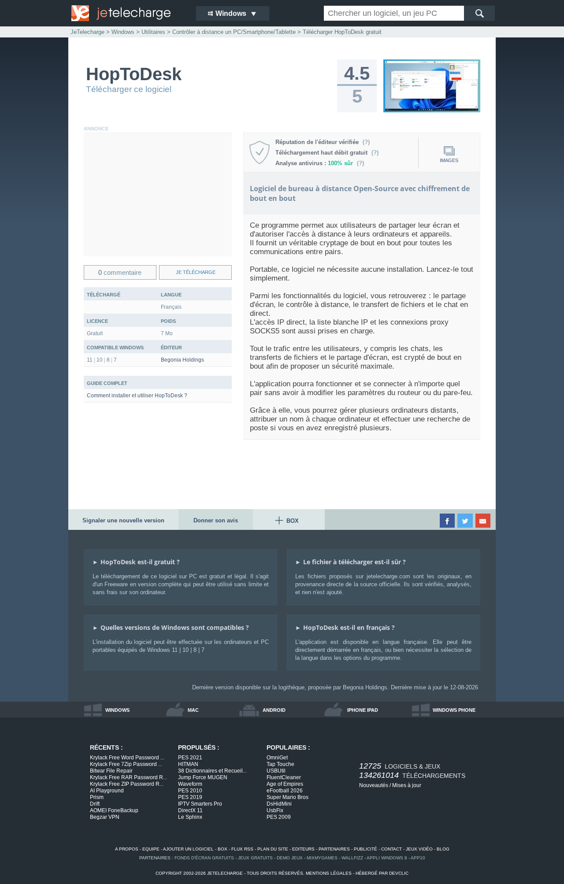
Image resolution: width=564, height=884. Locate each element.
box (222, 849)
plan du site (272, 849)
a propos (126, 849)
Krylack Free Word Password (127, 758)
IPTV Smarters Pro (200, 804)
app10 (418, 857)
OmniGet (277, 758)
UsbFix (275, 810)
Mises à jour (406, 785)
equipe (151, 849)
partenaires (334, 849)
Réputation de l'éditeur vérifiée (318, 142)
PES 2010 (190, 791)
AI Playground (107, 791)
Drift (95, 804)
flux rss (242, 849)
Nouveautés (373, 785)
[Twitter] (465, 521)
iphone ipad (362, 710)
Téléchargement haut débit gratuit (323, 152)
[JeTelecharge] (127, 13)
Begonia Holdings (182, 360)
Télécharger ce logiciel (128, 89)
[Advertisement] (158, 194)
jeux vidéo (419, 849)
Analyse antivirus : (314, 163)
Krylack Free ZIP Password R (126, 784)
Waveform (190, 784)
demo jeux (290, 857)
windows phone (454, 710)
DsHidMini (279, 804)
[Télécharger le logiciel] (431, 110)
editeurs (303, 849)
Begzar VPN (104, 817)
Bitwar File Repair (111, 771)
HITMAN (188, 764)
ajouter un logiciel (188, 849)
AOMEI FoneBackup (114, 810)
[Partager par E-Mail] (483, 521)
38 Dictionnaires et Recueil (212, 771)
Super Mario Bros (287, 797)
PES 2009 (279, 817)
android (274, 710)
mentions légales (329, 873)
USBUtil (276, 771)
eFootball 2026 (285, 791)
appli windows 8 (387, 857)
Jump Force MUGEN (202, 777)
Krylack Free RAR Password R (128, 777)
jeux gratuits (255, 857)
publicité (365, 849)
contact (391, 849)
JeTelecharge (87, 32)
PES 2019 (190, 797)
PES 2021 (190, 758)
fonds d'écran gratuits (204, 857)
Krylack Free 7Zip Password (126, 764)
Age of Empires (285, 784)
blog (443, 849)
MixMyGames (322, 857)
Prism (97, 797)
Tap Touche (280, 764)
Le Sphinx (190, 817)
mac (193, 710)
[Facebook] (448, 521)
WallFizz (352, 857)
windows (117, 710)
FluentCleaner (284, 777)
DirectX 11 (190, 810)
